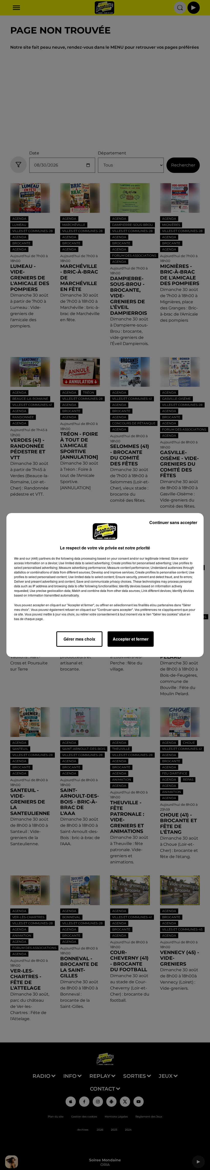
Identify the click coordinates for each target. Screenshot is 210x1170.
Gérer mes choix (79, 639)
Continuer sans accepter (173, 522)
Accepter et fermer (131, 639)
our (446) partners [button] (38, 558)
